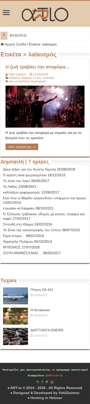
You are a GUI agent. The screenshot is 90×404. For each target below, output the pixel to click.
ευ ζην (37, 78)
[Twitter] (47, 382)
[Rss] (38, 382)
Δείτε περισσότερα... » (21, 147)
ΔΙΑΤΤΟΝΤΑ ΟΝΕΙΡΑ (46, 330)
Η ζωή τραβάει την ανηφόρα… (38, 66)
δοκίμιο (27, 78)
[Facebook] (42, 382)
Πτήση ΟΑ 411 (41, 290)
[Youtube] (52, 382)
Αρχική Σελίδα (15, 44)
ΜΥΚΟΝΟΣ (18, 35)
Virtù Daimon (17, 74)
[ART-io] (45, 13)
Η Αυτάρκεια (40, 310)
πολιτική (48, 78)
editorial (14, 78)
